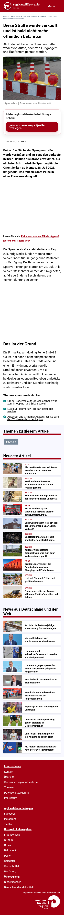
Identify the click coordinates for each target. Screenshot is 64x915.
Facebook (9, 813)
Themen (9, 787)
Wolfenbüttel (11, 866)
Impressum (10, 797)
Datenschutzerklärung (17, 792)
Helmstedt (10, 850)
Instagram (10, 818)
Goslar (8, 845)
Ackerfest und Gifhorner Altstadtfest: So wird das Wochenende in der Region (33, 418)
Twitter (8, 824)
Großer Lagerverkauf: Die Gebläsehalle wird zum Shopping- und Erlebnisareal (32, 402)
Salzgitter (9, 860)
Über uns (9, 776)
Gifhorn (8, 839)
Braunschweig (12, 834)
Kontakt (8, 771)
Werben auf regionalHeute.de (21, 782)
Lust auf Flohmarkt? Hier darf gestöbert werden (30, 410)
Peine (13, 16)
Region (6, 16)
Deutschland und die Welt (19, 887)
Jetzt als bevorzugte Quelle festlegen (27, 127)
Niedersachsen (12, 881)
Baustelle (11, 441)
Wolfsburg (10, 871)
